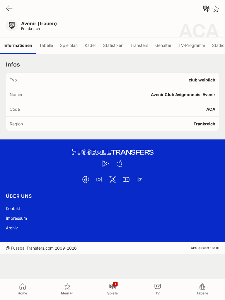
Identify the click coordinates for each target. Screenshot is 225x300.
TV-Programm (191, 45)
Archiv (12, 227)
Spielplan (69, 45)
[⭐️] (215, 8)
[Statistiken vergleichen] (206, 8)
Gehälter (163, 45)
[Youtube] (126, 179)
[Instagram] (99, 179)
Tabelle (46, 45)
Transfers (139, 45)
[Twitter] (112, 179)
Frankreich (30, 28)
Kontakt (13, 208)
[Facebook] (85, 179)
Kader (90, 45)
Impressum (16, 218)
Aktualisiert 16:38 (205, 248)
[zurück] (9, 9)
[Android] (105, 163)
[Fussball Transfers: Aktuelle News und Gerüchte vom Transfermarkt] (112, 152)
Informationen (18, 45)
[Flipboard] (139, 179)
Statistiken (113, 45)
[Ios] (119, 163)
